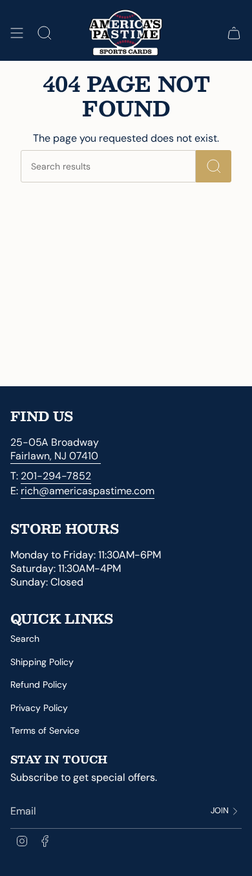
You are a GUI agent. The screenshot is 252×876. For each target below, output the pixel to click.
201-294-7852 (56, 476)
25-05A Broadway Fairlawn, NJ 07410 (55, 449)
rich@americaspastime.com (87, 491)
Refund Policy (38, 684)
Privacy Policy (39, 708)
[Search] (213, 166)
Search (24, 638)
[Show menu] (17, 33)
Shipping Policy (42, 662)
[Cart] (233, 33)
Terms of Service (44, 730)
